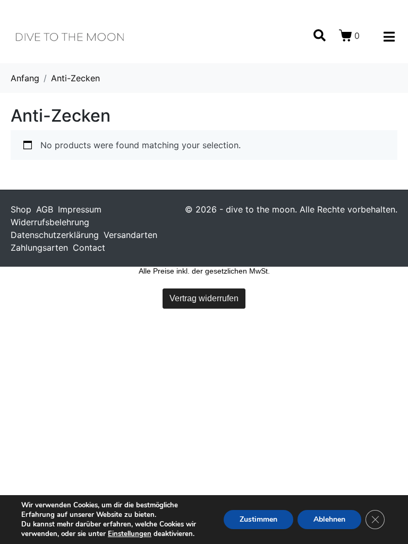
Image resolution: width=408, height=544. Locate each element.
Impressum (79, 209)
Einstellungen (129, 534)
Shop (21, 209)
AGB (44, 209)
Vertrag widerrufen (204, 298)
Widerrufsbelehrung (50, 222)
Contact (89, 247)
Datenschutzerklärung (55, 235)
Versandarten (130, 235)
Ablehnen (329, 519)
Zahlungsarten (39, 247)
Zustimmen (258, 519)
